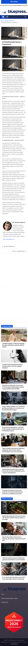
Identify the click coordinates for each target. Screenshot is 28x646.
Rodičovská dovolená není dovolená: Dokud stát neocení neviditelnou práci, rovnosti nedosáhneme (13, 471)
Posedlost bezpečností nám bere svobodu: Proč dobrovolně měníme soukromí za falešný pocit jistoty (12, 492)
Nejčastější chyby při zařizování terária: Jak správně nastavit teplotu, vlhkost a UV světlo (14, 517)
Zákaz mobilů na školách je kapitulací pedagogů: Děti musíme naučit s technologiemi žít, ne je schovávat (13, 450)
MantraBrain (15, 644)
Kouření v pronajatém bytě (18, 251)
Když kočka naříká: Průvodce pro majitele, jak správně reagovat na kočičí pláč (14, 538)
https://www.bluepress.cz (9, 239)
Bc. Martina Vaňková (19, 222)
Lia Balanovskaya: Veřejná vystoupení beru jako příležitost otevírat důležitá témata (13, 345)
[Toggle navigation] (7, 16)
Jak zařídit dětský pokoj (9, 246)
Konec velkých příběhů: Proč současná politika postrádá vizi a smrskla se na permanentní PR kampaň (13, 408)
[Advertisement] (14, 271)
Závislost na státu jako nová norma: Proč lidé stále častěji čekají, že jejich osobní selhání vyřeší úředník (13, 387)
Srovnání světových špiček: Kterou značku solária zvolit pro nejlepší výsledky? (12, 366)
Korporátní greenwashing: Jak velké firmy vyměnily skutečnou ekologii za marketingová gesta (13, 429)
